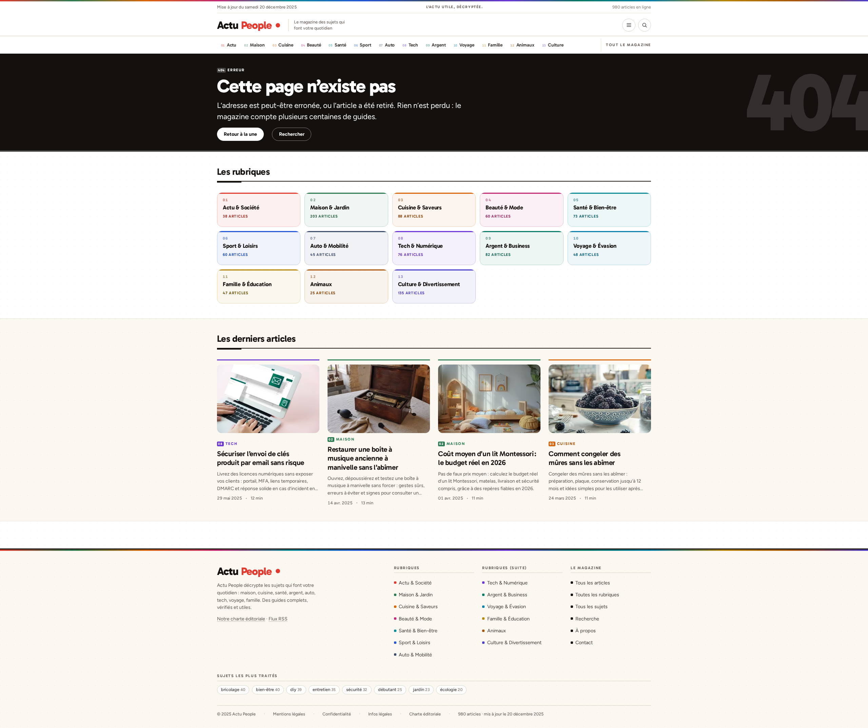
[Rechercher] (644, 25)
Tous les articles (592, 583)
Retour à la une (240, 134)
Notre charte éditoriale (241, 619)
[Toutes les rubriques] (628, 25)
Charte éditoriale (425, 713)
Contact (584, 642)
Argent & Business (507, 595)
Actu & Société (415, 583)
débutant (390, 689)
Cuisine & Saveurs (418, 606)
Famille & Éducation (508, 619)
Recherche (587, 619)
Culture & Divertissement (514, 642)
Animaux (496, 631)
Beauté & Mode (415, 619)
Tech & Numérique (507, 583)
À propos (585, 631)
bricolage (233, 689)
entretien (324, 689)
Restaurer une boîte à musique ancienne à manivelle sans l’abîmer (363, 458)
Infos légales (380, 713)
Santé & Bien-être (418, 631)
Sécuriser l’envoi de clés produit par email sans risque (260, 458)
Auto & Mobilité (415, 655)
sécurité (356, 689)
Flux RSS (278, 619)
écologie (451, 689)
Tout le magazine (628, 44)
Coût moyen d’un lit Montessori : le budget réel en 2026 (487, 458)
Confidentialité (336, 713)
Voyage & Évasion (506, 606)
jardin (421, 689)
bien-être (268, 689)
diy (296, 689)
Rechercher (291, 134)
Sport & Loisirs (414, 642)
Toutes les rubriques (597, 595)
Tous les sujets (591, 606)
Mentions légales (289, 713)
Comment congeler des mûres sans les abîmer (584, 458)
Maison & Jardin (416, 595)
